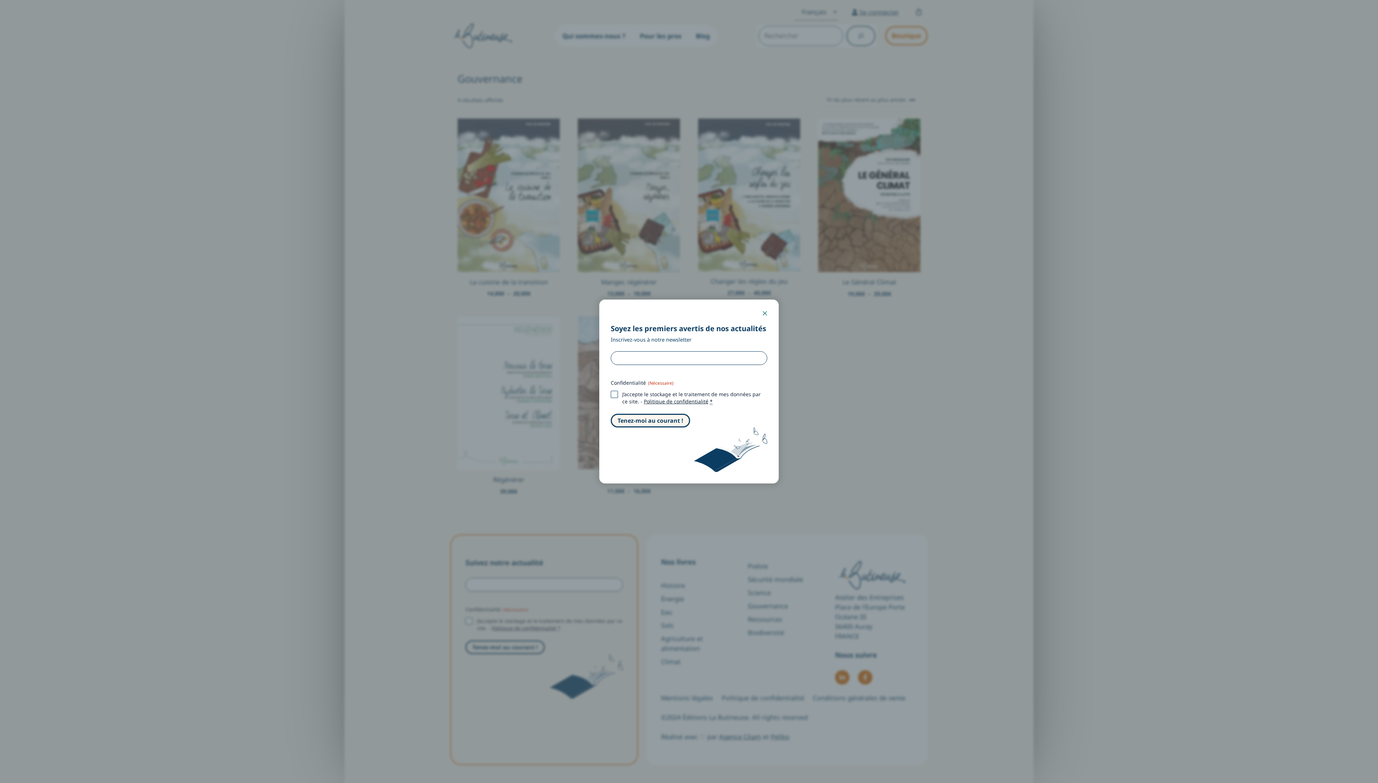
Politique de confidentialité (676, 401)
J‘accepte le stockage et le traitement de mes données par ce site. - (691, 398)
